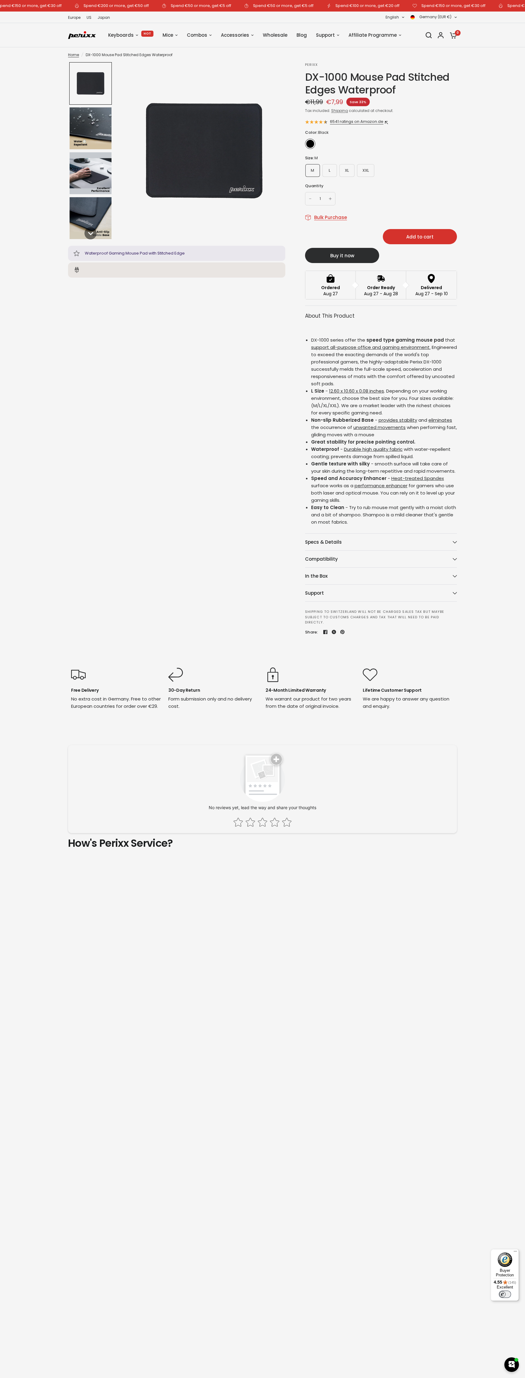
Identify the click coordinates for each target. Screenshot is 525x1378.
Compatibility (321, 559)
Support (314, 593)
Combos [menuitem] (197, 35)
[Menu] (515, 1252)
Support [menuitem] (325, 35)
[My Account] (441, 35)
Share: (311, 632)
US (89, 17)
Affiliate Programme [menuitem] (372, 35)
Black (310, 144)
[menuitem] (76, 17)
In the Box (316, 576)
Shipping (339, 110)
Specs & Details (323, 542)
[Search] (429, 35)
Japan (104, 17)
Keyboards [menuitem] (121, 35)
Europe (74, 17)
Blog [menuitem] (302, 35)
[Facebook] (325, 632)
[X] (334, 632)
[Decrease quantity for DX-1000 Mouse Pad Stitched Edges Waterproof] (310, 198)
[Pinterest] (342, 632)
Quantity (314, 186)
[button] (90, 83)
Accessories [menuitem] (235, 35)
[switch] (505, 1294)
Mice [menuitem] (168, 35)
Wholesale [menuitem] (275, 35)
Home (73, 54)
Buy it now (342, 255)
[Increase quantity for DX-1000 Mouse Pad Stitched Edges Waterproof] (330, 198)
